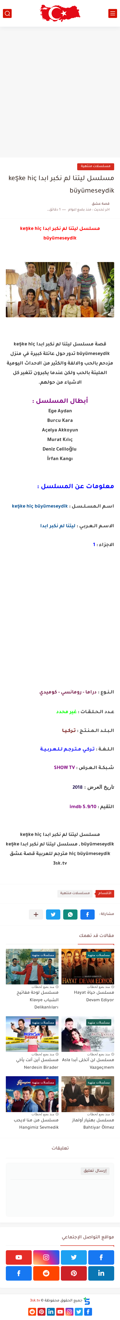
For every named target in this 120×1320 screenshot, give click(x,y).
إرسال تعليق (95, 1171)
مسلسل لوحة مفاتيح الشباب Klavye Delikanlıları (38, 1000)
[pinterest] (74, 1273)
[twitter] (74, 1257)
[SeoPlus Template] (86, 1301)
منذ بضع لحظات (98, 987)
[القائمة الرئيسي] (112, 13)
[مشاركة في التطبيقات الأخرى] (36, 914)
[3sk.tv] (60, 13)
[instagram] (46, 1257)
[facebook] (101, 1257)
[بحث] (7, 13)
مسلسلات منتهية (95, 167)
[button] (87, 914)
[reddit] (46, 1273)
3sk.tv (35, 1301)
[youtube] (19, 1257)
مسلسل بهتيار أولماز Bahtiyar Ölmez (93, 1124)
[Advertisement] (60, 92)
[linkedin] (101, 1273)
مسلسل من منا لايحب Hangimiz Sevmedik (36, 1124)
